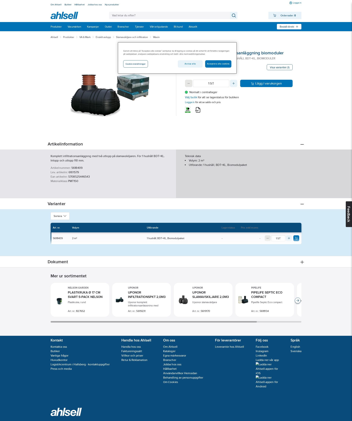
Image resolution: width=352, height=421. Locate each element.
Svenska (296, 351)
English (295, 346)
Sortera (58, 216)
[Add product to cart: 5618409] (296, 238)
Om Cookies (170, 382)
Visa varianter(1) (279, 67)
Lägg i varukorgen (268, 83)
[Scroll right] (298, 300)
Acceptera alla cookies (218, 64)
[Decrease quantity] (188, 83)
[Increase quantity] (233, 83)
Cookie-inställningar (136, 64)
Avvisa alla (190, 64)
